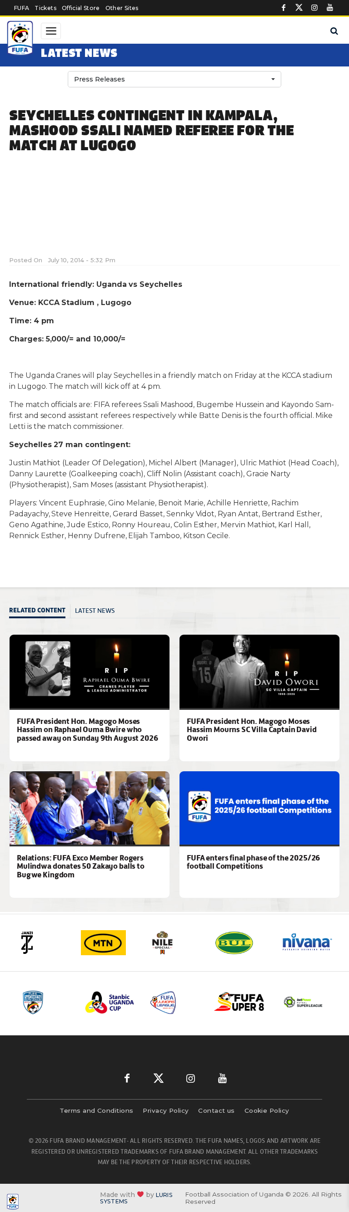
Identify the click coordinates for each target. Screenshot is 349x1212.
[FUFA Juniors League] (175, 1002)
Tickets (45, 8)
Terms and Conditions (96, 1110)
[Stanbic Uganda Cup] (110, 1002)
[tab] (39, 611)
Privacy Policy (166, 1110)
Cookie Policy (266, 1110)
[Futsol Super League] (304, 1002)
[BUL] (241, 942)
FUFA (21, 8)
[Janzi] (42, 942)
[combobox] (174, 79)
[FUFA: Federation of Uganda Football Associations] (21, 39)
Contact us (216, 1110)
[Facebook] (283, 8)
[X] (299, 8)
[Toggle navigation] (51, 31)
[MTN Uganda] (108, 942)
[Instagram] (314, 8)
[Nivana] (307, 942)
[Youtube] (329, 8)
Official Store (81, 8)
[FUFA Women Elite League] (46, 1002)
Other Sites (122, 8)
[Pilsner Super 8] (239, 1002)
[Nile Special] (175, 942)
